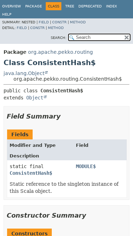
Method (78, 22)
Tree (69, 6)
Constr (59, 22)
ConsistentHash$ (31, 173)
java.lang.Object (24, 73)
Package (33, 6)
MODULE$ (86, 166)
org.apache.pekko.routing (60, 52)
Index (111, 6)
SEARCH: (58, 38)
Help (6, 14)
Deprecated (90, 6)
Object (34, 97)
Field (44, 22)
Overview (11, 6)
